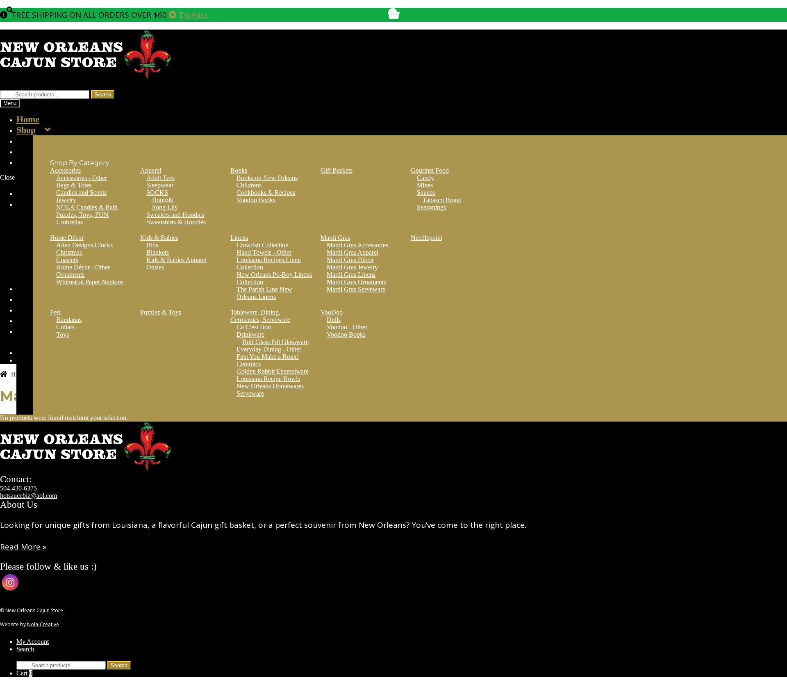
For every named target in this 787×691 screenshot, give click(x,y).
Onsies (155, 267)
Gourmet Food (430, 170)
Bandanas (69, 319)
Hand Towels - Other (264, 252)
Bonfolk (162, 199)
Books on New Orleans (267, 177)
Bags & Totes (73, 185)
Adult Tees (160, 177)
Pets (55, 312)
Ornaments (70, 274)
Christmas (69, 252)
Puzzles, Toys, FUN (82, 214)
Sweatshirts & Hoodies (176, 222)
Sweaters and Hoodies (175, 214)
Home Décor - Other (83, 267)
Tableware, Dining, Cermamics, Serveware (260, 316)
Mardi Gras (335, 237)
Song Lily (165, 207)
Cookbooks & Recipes (266, 192)
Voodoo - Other (347, 327)
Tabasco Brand (442, 199)
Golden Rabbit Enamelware (273, 371)
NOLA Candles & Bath (87, 207)
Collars (65, 327)
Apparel (150, 170)
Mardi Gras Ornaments (356, 281)
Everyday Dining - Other (269, 349)
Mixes (425, 185)
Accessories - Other (81, 177)
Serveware (250, 393)
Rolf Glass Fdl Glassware (275, 341)
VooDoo (332, 312)
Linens (239, 237)
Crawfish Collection (263, 245)
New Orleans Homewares (270, 386)
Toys (62, 334)
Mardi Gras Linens (351, 274)
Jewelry (66, 199)
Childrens (249, 185)
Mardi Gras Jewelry (352, 267)
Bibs (152, 245)
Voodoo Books (256, 199)
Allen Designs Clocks (84, 245)
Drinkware (250, 334)
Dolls (334, 319)
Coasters (67, 259)
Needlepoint (426, 237)
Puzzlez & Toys (160, 312)
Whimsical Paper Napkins (89, 281)
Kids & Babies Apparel (176, 259)
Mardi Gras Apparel (352, 252)
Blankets (157, 252)
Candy (425, 177)
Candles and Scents (81, 192)
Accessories (65, 170)
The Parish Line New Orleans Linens (264, 293)
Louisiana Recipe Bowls (268, 378)
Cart (24, 673)
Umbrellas (69, 222)
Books (238, 170)
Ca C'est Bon (254, 327)
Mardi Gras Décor (350, 259)
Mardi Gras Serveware (356, 289)
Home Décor (67, 237)
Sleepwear (159, 185)
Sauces (426, 192)
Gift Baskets (337, 170)
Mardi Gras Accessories (357, 245)
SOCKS (157, 192)
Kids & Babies (159, 237)
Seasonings (431, 207)
